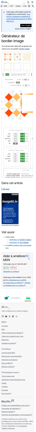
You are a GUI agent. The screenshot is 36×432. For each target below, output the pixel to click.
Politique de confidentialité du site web (15, 405)
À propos (5, 326)
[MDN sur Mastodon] (13, 316)
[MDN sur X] (9, 316)
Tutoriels (5, 387)
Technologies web (8, 376)
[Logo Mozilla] (8, 400)
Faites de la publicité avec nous (12, 336)
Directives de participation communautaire (16, 415)
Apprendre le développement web (13, 380)
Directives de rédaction (9, 360)
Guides (4, 383)
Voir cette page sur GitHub (12, 283)
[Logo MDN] (6, 307)
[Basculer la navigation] (32, 2)
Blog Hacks (6, 394)
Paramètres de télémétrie (10, 409)
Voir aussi (5, 189)
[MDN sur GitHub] (3, 316)
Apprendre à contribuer (11, 271)
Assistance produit (8, 343)
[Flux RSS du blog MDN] (16, 316)
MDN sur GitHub (7, 367)
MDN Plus (5, 340)
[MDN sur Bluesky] (6, 316)
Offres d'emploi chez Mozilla (12, 333)
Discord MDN (6, 363)
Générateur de (20, 240)
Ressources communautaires (12, 356)
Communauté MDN (8, 353)
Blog (3, 329)
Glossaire (5, 390)
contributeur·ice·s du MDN (17, 280)
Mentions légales (7, 412)
